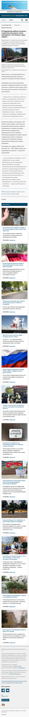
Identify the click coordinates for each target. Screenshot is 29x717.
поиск (23, 191)
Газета (11, 20)
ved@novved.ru (22, 667)
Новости (3, 20)
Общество (17, 25)
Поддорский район (10, 191)
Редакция (3, 714)
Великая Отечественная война (10, 194)
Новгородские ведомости (15, 673)
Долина (18, 191)
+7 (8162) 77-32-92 (17, 666)
